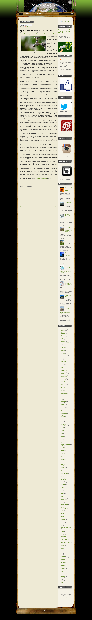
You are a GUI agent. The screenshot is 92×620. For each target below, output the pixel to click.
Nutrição (62, 496)
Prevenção (63, 519)
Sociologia (63, 562)
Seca (62, 554)
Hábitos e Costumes (65, 455)
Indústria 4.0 (63, 464)
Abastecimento (63, 329)
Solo (61, 563)
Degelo (62, 385)
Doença (62, 402)
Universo (62, 580)
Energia (35, 33)
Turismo (62, 577)
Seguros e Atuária (64, 557)
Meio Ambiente (38, 33)
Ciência (62, 364)
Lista (61, 468)
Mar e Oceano (63, 474)
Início (21, 13)
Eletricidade (63, 411)
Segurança (63, 556)
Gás (61, 442)
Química (62, 531)
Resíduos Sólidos (64, 546)
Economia (27, 33)
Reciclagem (63, 537)
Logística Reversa (64, 473)
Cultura (62, 382)
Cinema (62, 365)
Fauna (62, 431)
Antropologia (63, 341)
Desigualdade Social (65, 391)
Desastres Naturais (64, 388)
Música (62, 491)
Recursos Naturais (64, 540)
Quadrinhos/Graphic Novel (66, 527)
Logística (62, 471)
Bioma (62, 358)
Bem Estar (63, 353)
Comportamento (64, 370)
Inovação (62, 465)
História (62, 458)
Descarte (62, 390)
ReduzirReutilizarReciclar (65, 542)
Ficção (62, 433)
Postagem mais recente (24, 206)
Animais (62, 339)
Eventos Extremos (64, 425)
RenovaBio (63, 545)
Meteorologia (63, 482)
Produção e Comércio (65, 521)
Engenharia (63, 416)
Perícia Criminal (64, 508)
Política (62, 514)
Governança (63, 453)
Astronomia (63, 348)
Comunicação (63, 372)
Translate (28, 26)
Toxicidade (63, 573)
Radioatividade (63, 536)
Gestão (62, 451)
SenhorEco (63, 559)
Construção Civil (64, 376)
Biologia (62, 356)
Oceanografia (63, 499)
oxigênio (62, 502)
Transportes (63, 576)
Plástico (62, 513)
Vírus (62, 582)
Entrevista (62, 419)
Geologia (62, 450)
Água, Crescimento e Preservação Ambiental (36, 31)
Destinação (63, 396)
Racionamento (50, 33)
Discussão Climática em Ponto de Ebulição (68, 215)
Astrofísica (63, 347)
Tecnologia (63, 568)
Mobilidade (63, 488)
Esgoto (62, 421)
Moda (62, 490)
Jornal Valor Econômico (42, 178)
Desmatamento (64, 393)
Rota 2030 (63, 550)
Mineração (63, 484)
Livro (61, 470)
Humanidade (63, 459)
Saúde (62, 553)
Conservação (63, 375)
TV (61, 579)
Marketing (62, 476)
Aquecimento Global (65, 342)
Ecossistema (31, 33)
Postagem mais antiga (53, 206)
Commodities (63, 368)
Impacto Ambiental (64, 461)
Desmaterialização (64, 395)
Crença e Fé (63, 381)
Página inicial (38, 206)
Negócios (42, 33)
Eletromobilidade (64, 413)
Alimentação (63, 336)
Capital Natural (63, 361)
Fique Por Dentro (64, 438)
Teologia (62, 570)
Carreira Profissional (65, 362)
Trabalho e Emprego (65, 574)
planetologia (63, 511)
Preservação (46, 33)
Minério (62, 485)
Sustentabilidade (28, 34)
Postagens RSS (29, 13)
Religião (62, 543)
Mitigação (62, 487)
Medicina (62, 478)
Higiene (62, 456)
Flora (62, 441)
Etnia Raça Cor (64, 424)
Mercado (62, 481)
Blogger (65, 597)
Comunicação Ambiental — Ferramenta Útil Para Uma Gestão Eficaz (64, 31)
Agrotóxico (63, 333)
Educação (62, 410)
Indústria (62, 462)
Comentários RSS (39, 13)
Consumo (62, 378)
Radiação (62, 534)
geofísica (62, 447)
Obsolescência (63, 498)
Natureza (62, 493)
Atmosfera (63, 350)
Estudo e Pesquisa (64, 422)
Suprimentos (63, 565)
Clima (62, 367)
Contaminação (63, 379)
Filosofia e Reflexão (64, 435)
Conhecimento (63, 373)
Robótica (62, 548)
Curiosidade (63, 384)
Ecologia (62, 405)
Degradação (63, 387)
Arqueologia (63, 345)
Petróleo (62, 510)
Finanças (62, 436)
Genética (62, 445)
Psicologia (63, 522)
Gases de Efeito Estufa (65, 444)
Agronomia (63, 332)
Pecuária (62, 507)
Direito (62, 399)
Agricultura (63, 330)
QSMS (62, 525)
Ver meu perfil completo (65, 71)
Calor (62, 359)
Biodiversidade (63, 355)
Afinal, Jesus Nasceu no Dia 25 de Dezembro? (68, 254)
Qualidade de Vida (64, 530)
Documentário (63, 401)
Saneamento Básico (64, 551)
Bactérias (62, 352)
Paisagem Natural (64, 504)
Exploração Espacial (65, 428)
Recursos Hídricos (64, 539)
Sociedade (24, 34)
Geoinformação (64, 448)
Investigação (63, 467)
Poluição (62, 516)
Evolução (62, 427)
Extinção (62, 430)
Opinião (62, 501)
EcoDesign (63, 404)
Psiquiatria (63, 524)
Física (62, 439)
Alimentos (62, 338)
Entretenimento (64, 418)
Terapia (62, 571)
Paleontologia (63, 505)
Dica (61, 398)
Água (25, 33)
